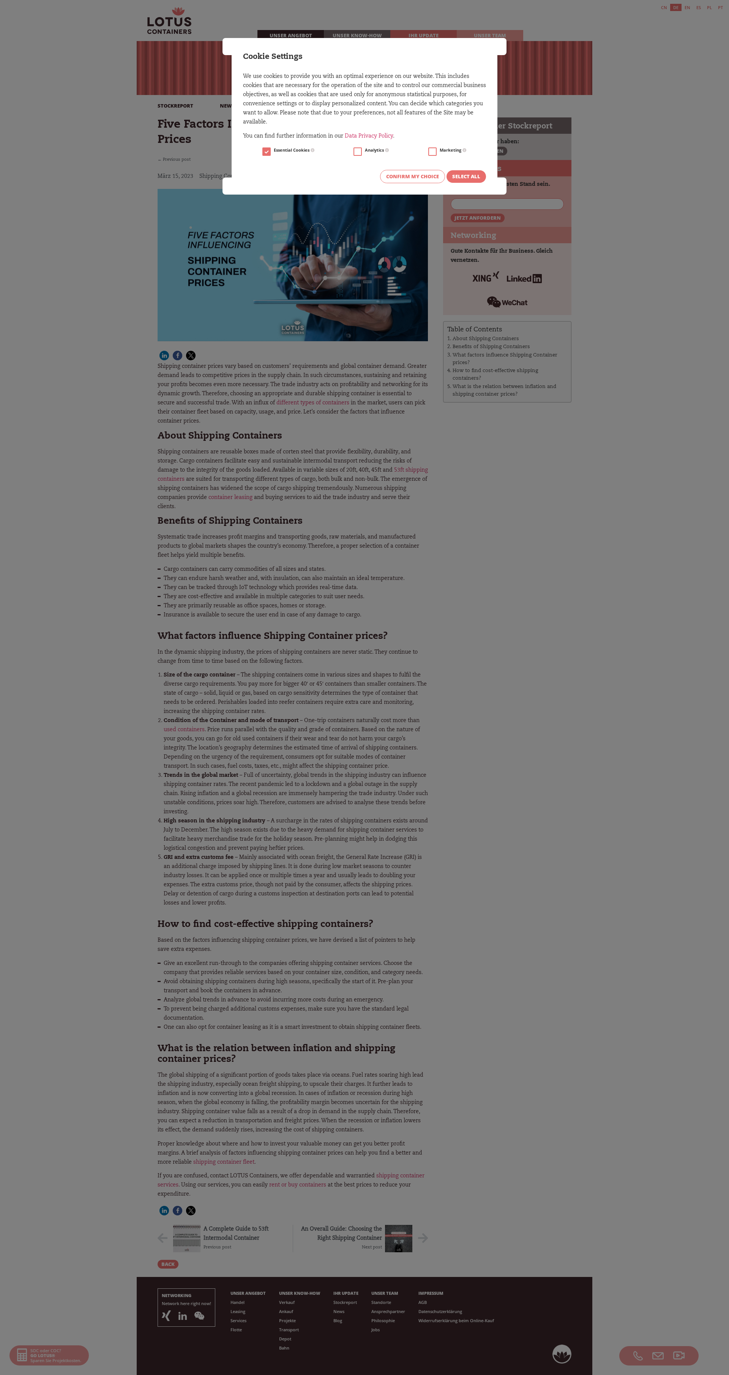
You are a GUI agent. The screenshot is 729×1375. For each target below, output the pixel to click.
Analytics (375, 150)
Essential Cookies (292, 150)
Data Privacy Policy (369, 136)
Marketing (451, 150)
